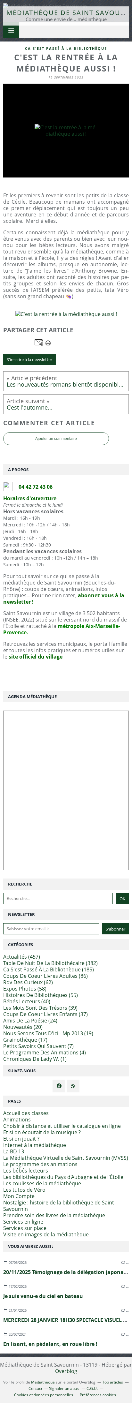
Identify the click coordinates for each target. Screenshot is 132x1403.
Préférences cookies (98, 1395)
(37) (45, 1014)
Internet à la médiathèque (34, 1145)
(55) (40, 995)
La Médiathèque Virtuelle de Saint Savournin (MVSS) (65, 1157)
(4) (44, 1052)
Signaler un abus (64, 1388)
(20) (23, 1026)
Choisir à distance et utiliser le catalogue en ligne (62, 1125)
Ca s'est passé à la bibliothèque (66, 48)
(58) (24, 988)
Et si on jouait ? (21, 1138)
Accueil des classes (26, 1113)
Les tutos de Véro (24, 1189)
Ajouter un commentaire (56, 438)
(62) (28, 982)
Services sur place (24, 1228)
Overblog (66, 1371)
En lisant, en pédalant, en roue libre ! (50, 1343)
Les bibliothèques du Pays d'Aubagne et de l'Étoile (63, 1176)
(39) (40, 1007)
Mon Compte (19, 1196)
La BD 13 (13, 1151)
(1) (35, 1058)
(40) (26, 1001)
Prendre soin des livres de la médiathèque (54, 1215)
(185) (48, 969)
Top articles (112, 1382)
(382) (50, 963)
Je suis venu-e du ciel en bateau (43, 1296)
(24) (30, 1020)
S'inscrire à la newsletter (29, 359)
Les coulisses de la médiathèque (42, 1183)
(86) (45, 975)
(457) (21, 956)
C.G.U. (92, 1388)
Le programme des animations (40, 1164)
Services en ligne (23, 1221)
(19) (48, 1033)
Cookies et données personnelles (43, 1395)
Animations (17, 1119)
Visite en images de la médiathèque (46, 1234)
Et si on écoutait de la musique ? (42, 1132)
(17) (25, 1039)
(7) (38, 1046)
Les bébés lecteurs (25, 1170)
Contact (35, 1388)
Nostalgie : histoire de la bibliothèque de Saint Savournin (58, 1205)
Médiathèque (43, 1382)
